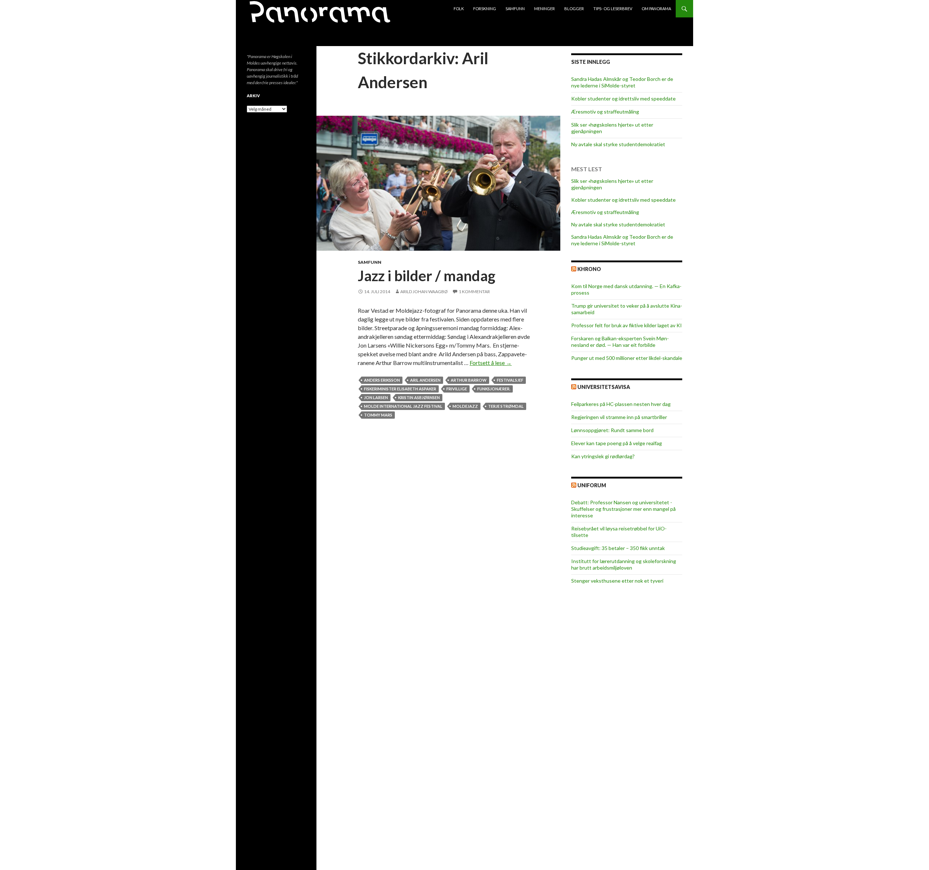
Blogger (574, 8)
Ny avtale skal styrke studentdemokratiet (618, 144)
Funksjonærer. (493, 388)
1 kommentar (474, 291)
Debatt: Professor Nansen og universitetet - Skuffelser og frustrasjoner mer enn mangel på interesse (623, 508)
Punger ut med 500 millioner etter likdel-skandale (626, 358)
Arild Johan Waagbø (424, 291)
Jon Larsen (376, 397)
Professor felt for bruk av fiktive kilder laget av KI (626, 325)
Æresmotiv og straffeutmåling (605, 111)
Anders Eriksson (382, 380)
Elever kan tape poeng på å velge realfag (616, 443)
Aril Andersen (425, 380)
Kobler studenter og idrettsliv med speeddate (623, 98)
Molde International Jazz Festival (403, 406)
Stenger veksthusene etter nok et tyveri (617, 581)
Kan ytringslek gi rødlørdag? (603, 456)
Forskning (484, 8)
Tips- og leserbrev (612, 8)
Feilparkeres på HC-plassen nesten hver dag (621, 404)
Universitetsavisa (603, 387)
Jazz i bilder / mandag (426, 275)
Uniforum (591, 485)
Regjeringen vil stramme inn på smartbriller (619, 417)
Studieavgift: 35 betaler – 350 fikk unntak (618, 548)
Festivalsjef (510, 380)
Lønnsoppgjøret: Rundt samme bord (612, 430)
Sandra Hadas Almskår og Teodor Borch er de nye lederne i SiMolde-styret (622, 82)
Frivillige (456, 388)
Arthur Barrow (469, 380)
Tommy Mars (378, 415)
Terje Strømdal (506, 406)
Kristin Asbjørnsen (419, 397)
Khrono (589, 269)
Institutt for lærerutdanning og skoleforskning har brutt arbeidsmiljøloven (623, 564)
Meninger (544, 8)
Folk (459, 8)
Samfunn (515, 8)
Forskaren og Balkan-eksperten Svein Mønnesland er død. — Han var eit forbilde (620, 341)
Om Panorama (656, 8)
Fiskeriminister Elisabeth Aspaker (400, 388)
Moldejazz (465, 406)
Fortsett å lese (491, 362)
